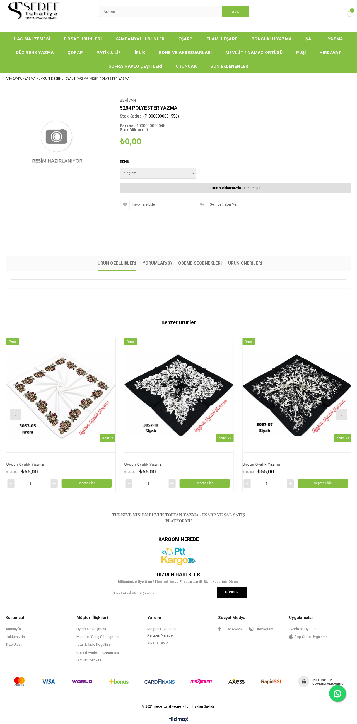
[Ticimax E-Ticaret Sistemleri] (179, 720)
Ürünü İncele (137, 414)
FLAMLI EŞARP (222, 38)
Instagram (264, 629)
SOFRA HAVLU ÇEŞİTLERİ (135, 66)
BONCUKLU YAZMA (272, 38)
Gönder (231, 592)
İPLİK (140, 52)
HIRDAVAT (330, 52)
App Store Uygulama (311, 637)
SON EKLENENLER (229, 66)
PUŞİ (301, 52)
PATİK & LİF (109, 52)
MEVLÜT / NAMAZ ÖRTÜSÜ (254, 52)
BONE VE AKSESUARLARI (185, 52)
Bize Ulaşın (14, 644)
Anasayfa (13, 629)
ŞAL (309, 38)
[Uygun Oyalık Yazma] (108, 395)
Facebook (233, 629)
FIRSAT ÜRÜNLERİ (83, 38)
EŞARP (185, 38)
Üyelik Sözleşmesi (91, 629)
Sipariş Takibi (158, 642)
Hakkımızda (15, 637)
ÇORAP (75, 52)
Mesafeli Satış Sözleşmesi (97, 637)
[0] (347, 13)
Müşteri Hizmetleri (161, 629)
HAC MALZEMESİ (32, 38)
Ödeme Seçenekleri (200, 263)
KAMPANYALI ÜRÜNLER (140, 38)
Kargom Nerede (160, 635)
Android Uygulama (305, 629)
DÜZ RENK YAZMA (35, 52)
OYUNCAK (186, 66)
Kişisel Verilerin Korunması (97, 652)
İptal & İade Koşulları (93, 644)
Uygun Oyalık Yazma (73, 464)
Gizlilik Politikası (89, 660)
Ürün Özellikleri (117, 263)
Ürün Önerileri (245, 263)
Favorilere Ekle (109, 414)
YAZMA (335, 38)
